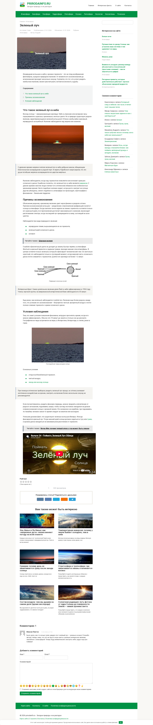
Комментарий (25, 662)
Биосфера (36, 14)
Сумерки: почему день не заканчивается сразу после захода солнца (36, 568)
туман (89, 419)
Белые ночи (106, 36)
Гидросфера (57, 14)
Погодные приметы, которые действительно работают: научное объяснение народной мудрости (115, 81)
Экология (99, 14)
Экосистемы (110, 14)
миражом (83, 183)
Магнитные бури (111, 165)
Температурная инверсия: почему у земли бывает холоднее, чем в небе (75, 532)
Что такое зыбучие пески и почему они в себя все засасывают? (119, 132)
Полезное (121, 14)
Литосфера (68, 14)
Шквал (119, 120)
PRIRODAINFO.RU (38, 3)
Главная (91, 5)
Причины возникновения (35, 97)
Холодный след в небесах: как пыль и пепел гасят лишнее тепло (118, 104)
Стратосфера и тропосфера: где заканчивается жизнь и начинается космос (75, 568)
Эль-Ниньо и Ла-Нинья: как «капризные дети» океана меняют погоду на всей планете (36, 532)
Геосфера (46, 14)
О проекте (33, 719)
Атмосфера (25, 14)
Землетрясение (111, 141)
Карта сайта (25, 706)
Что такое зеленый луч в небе (37, 94)
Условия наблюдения (33, 101)
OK (121, 722)
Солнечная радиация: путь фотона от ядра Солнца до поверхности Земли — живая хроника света (75, 604)
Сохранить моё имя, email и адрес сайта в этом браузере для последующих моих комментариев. (56, 689)
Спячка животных (112, 172)
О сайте (118, 5)
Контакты (128, 5)
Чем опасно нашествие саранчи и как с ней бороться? (118, 113)
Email (47, 654)
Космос (78, 14)
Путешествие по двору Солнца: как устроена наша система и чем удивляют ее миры (115, 46)
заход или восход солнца (38, 382)
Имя (22, 654)
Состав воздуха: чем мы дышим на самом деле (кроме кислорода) (37, 603)
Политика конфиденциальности (63, 706)
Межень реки (107, 57)
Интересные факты (105, 5)
